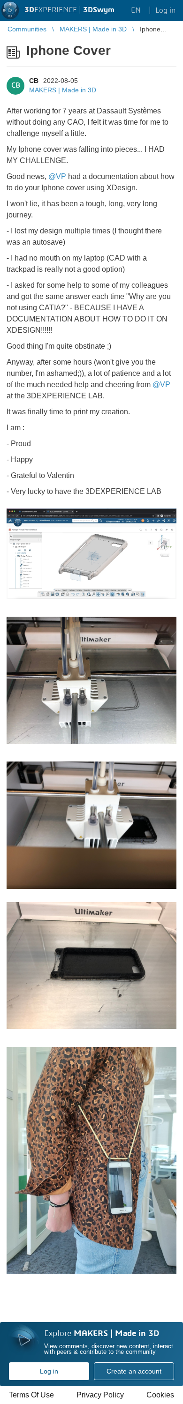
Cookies (160, 1395)
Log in (49, 1371)
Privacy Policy (100, 1395)
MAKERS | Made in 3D (62, 90)
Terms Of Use (31, 1395)
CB (33, 80)
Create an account (134, 1371)
